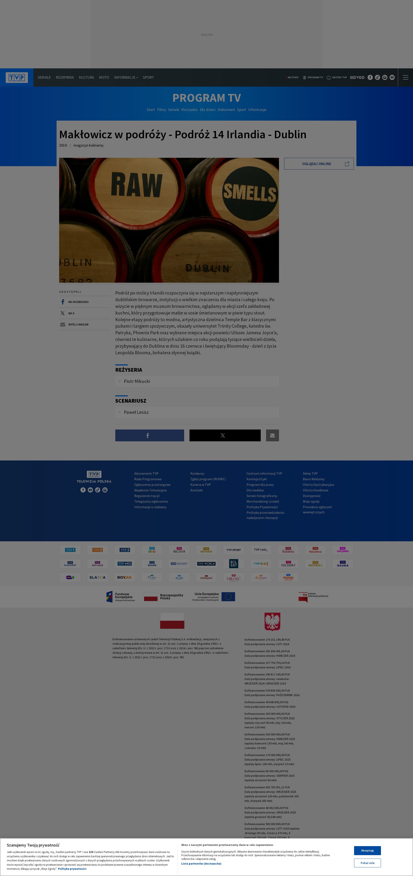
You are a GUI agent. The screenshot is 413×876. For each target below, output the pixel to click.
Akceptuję (367, 850)
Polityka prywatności (72, 869)
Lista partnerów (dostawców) (201, 863)
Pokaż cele (367, 863)
